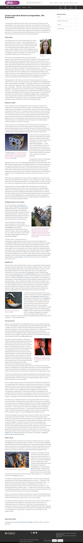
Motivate (10, 227)
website (7, 432)
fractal (59, 16)
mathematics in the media (63, 20)
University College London (32, 94)
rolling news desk (31, 255)
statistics (59, 24)
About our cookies (23, 541)
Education (71, 8)
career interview (61, 28)
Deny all (54, 540)
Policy (76, 8)
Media (65, 8)
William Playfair (31, 274)
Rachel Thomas (12, 236)
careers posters (19, 257)
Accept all (60, 540)
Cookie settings (47, 540)
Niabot (15, 158)
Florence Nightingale (17, 276)
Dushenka (36, 361)
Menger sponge (10, 152)
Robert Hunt (16, 243)
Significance (36, 296)
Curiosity (60, 8)
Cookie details (30, 541)
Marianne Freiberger (27, 522)
